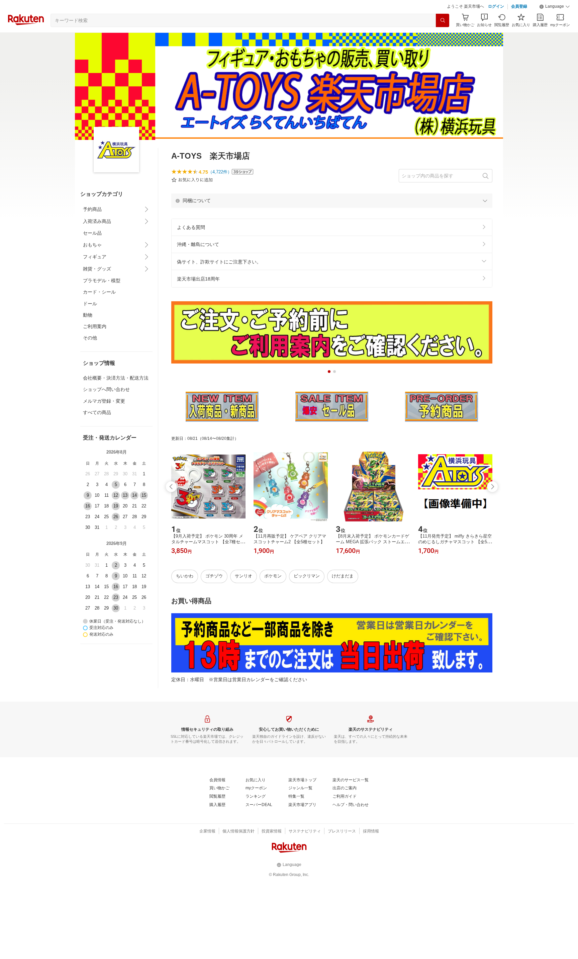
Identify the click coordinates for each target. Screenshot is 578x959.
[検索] (442, 20)
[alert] (331, 200)
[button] (554, 7)
